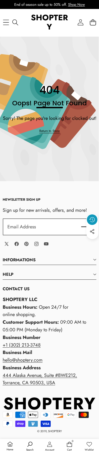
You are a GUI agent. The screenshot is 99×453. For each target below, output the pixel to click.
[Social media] (92, 231)
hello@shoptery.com (23, 360)
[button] (93, 22)
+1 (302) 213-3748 (22, 345)
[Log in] (80, 22)
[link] (49, 131)
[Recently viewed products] (92, 219)
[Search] (15, 22)
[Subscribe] (85, 227)
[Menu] (6, 22)
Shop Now (76, 4)
